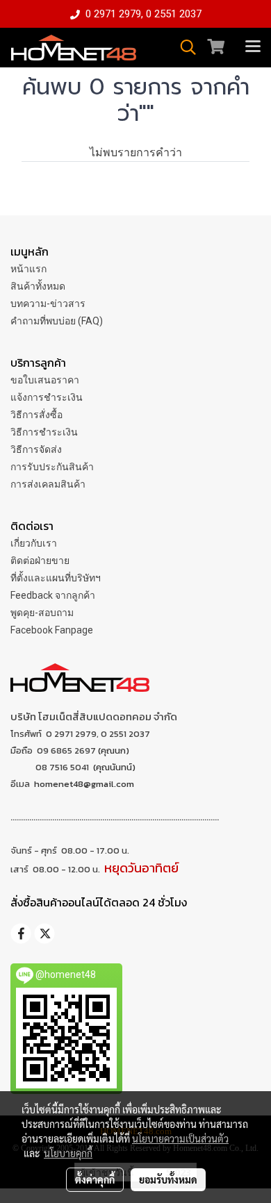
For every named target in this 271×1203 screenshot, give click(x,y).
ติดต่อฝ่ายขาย (39, 560)
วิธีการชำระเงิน (44, 432)
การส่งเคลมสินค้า (47, 484)
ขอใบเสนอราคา (44, 379)
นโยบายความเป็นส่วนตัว (180, 1138)
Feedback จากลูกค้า (52, 595)
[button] (183, 47)
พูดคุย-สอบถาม (42, 612)
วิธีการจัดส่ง (36, 449)
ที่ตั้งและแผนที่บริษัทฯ (55, 577)
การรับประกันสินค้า (52, 466)
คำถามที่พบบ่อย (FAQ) (56, 320)
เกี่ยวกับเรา (33, 543)
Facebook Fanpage (51, 630)
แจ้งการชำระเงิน (46, 397)
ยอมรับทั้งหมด (168, 1179)
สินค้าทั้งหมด (37, 286)
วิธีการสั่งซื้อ (36, 414)
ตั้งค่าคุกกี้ (95, 1179)
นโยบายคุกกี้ (68, 1153)
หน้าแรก (28, 268)
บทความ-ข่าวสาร (47, 303)
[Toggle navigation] (253, 47)
